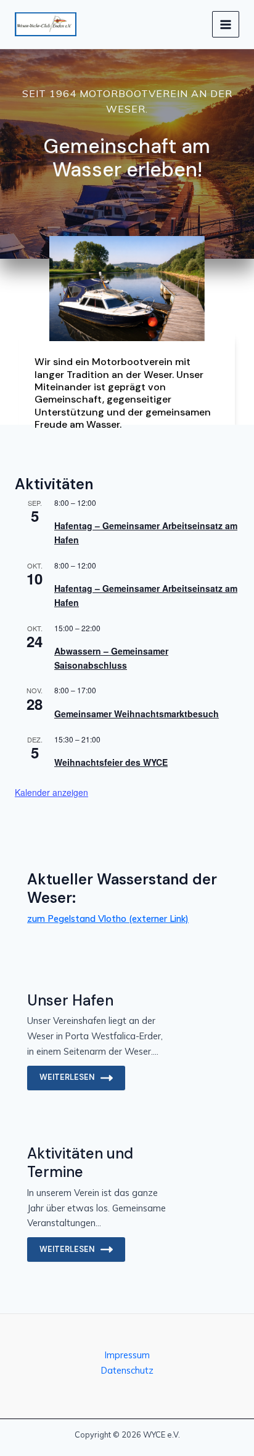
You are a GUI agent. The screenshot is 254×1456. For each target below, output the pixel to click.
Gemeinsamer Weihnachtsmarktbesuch (136, 713)
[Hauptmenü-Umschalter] (225, 24)
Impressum (127, 1355)
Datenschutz (127, 1370)
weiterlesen (66, 1077)
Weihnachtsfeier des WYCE (111, 762)
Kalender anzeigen (51, 792)
